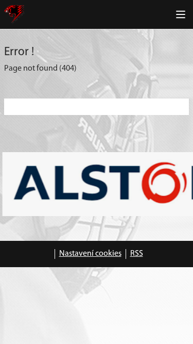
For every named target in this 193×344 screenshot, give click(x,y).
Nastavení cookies (90, 254)
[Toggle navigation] (180, 14)
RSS (136, 254)
